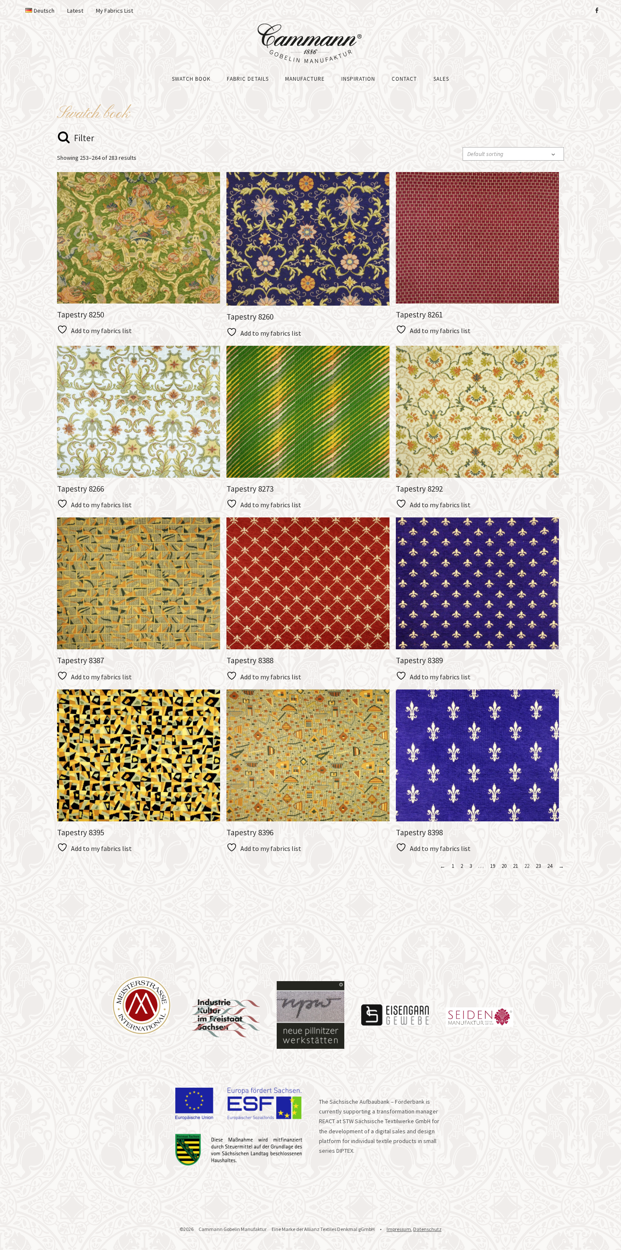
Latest (75, 10)
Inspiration (358, 78)
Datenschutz (427, 1229)
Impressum (399, 1229)
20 (504, 866)
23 (538, 866)
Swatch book (191, 78)
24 (549, 866)
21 (515, 866)
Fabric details (248, 78)
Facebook (596, 10)
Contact (404, 78)
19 (492, 866)
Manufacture (305, 78)
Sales (441, 78)
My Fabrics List (114, 10)
